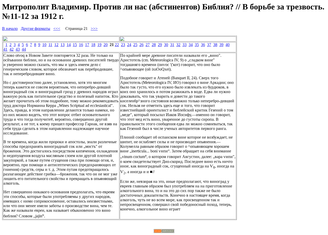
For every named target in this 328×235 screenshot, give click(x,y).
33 (184, 44)
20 (106, 44)
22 (117, 44)
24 (129, 44)
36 (203, 44)
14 (69, 44)
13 (62, 44)
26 (141, 44)
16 (81, 44)
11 (50, 44)
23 (123, 44)
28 (154, 44)
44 (24, 49)
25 (135, 44)
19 (99, 44)
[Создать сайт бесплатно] (164, 231)
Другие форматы (35, 28)
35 (197, 44)
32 (178, 44)
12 (56, 44)
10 (44, 44)
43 (18, 49)
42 (11, 49)
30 (166, 44)
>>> (94, 28)
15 (75, 44)
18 (93, 44)
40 (227, 44)
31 (172, 44)
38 (215, 44)
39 (221, 44)
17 (87, 44)
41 (5, 49)
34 (191, 44)
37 (209, 44)
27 (148, 44)
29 (160, 44)
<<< (56, 28)
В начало (10, 28)
